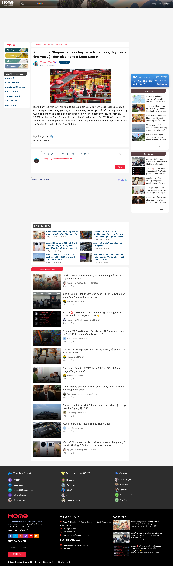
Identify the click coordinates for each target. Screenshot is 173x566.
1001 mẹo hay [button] (11, 101)
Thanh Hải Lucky (73, 500)
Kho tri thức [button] (11, 92)
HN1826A (16, 480)
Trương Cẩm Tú (47, 62)
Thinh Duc (70, 485)
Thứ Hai (137, 77)
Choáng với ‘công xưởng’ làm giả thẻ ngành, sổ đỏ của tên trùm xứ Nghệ (155, 182)
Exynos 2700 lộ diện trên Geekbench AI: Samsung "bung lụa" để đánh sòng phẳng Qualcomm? (109, 234)
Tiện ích (11, 45)
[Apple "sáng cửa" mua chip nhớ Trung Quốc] (86, 246)
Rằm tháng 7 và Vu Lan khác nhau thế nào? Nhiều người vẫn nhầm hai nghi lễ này (156, 119)
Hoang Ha (70, 480)
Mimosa (70, 301)
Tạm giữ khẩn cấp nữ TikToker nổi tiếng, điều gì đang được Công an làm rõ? (156, 192)
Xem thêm (163, 147)
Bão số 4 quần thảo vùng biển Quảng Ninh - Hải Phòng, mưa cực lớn (156, 99)
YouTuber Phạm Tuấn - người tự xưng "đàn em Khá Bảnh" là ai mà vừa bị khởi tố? (156, 110)
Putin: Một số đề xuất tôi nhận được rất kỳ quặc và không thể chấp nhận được (156, 201)
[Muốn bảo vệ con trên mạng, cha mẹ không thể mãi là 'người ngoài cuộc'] (39, 235)
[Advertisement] (86, 26)
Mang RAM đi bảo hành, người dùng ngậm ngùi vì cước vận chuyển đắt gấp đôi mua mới (109, 256)
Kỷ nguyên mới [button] (12, 83)
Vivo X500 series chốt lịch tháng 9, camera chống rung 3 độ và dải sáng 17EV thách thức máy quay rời (62, 245)
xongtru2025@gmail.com (23, 490)
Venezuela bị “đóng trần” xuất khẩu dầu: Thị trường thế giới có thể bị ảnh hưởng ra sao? (156, 129)
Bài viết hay (148, 154)
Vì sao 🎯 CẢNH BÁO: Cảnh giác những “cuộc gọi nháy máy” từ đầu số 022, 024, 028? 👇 (156, 172)
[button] (23, 4)
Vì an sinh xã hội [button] (13, 96)
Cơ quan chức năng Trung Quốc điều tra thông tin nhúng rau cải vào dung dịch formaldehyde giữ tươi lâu (156, 141)
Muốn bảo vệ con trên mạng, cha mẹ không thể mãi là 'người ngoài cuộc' (62, 233)
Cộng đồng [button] (10, 105)
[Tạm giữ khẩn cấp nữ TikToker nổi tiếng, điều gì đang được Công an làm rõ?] (47, 375)
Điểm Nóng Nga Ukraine (76, 394)
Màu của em (99, 239)
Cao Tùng (99, 262)
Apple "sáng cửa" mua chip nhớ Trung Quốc (107, 244)
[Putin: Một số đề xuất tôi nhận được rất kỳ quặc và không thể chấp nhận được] (47, 393)
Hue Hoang (51, 262)
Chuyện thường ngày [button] (15, 87)
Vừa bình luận (148, 91)
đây (51, 136)
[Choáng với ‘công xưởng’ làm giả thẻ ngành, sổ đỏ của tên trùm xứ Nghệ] (47, 356)
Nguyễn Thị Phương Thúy (56, 237)
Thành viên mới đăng (47, 269)
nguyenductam (19, 485)
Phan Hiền (70, 495)
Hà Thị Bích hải (19, 500)
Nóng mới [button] (10, 78)
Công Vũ (69, 490)
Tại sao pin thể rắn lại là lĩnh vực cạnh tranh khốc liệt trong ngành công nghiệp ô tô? (60, 256)
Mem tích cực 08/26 (78, 473)
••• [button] (45, 140)
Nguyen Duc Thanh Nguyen (78, 320)
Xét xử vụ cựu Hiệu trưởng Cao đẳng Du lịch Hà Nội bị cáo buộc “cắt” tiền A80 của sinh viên (156, 164)
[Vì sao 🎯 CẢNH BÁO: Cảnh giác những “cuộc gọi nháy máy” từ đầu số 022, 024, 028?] (47, 319)
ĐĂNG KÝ (17, 554)
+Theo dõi (64, 62)
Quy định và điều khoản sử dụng (76, 535)
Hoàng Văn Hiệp (19, 495)
